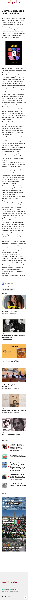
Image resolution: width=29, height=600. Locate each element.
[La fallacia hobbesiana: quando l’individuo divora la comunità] (4, 485)
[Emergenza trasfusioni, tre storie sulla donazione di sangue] (4, 456)
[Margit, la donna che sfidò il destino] (14, 400)
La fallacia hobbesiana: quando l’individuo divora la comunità (18, 485)
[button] (3, 2)
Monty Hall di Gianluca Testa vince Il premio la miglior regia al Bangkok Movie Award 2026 (17, 477)
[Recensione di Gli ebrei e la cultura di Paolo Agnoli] (14, 326)
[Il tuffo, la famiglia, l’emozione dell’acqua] (14, 375)
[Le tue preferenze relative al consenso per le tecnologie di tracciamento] (25, 597)
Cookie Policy (14, 589)
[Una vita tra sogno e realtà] (14, 424)
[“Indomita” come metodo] (14, 302)
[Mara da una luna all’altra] (14, 351)
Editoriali (6, 530)
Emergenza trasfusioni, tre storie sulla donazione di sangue (18, 456)
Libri (3, 333)
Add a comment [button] (9, 289)
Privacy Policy (6, 589)
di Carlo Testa (6, 508)
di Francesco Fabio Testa (8, 522)
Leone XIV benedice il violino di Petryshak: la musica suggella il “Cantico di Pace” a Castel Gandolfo (17, 447)
